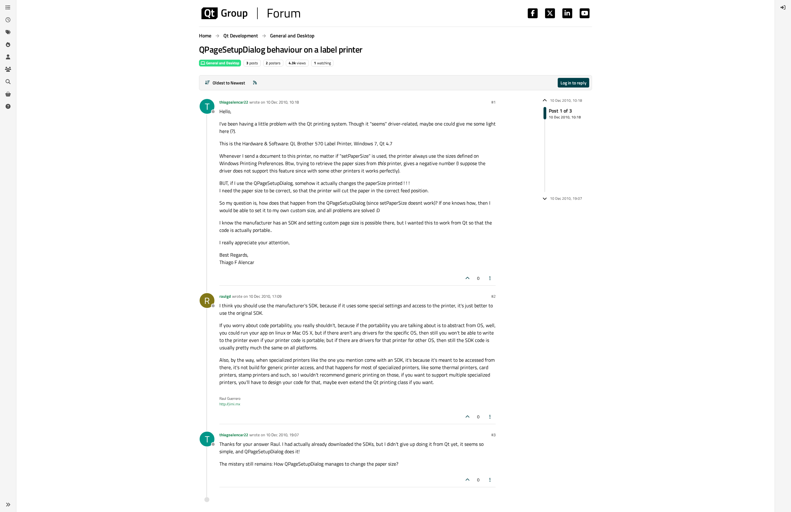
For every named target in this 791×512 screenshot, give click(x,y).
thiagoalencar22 (233, 102)
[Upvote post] (467, 278)
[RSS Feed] (255, 82)
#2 (493, 296)
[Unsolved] (8, 106)
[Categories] (8, 7)
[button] (8, 505)
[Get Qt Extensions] (8, 94)
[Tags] (8, 32)
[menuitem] (783, 7)
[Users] (8, 57)
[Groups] (8, 69)
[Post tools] (490, 278)
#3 (493, 435)
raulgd (225, 296)
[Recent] (8, 20)
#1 (493, 102)
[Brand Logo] (250, 13)
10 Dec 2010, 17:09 (265, 296)
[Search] (8, 82)
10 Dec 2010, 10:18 (282, 102)
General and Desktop (222, 63)
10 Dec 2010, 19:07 (282, 435)
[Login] (783, 7)
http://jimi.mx (229, 404)
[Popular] (8, 44)
